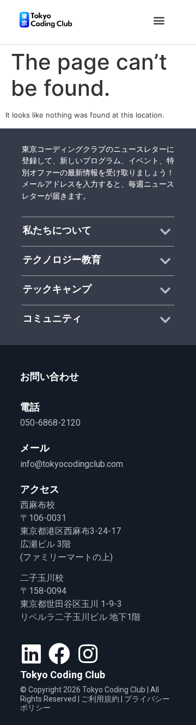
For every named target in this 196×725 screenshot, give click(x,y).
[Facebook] (59, 654)
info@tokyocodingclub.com (71, 464)
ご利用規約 (100, 699)
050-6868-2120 (50, 422)
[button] (159, 20)
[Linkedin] (31, 654)
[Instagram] (88, 654)
